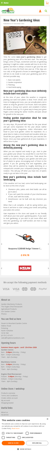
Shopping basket (7, 403)
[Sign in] (40, 11)
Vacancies (5, 415)
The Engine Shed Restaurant (11, 306)
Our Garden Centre (8, 311)
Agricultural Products (9, 309)
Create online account (9, 398)
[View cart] (47, 2)
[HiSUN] (25, 268)
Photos (4, 314)
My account (5, 400)
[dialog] (25, 435)
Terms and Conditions (9, 395)
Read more (16, 428)
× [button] (47, 419)
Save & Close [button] (13, 443)
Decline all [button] (37, 443)
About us (4, 412)
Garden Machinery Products (11, 304)
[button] (25, 449)
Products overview (8, 393)
